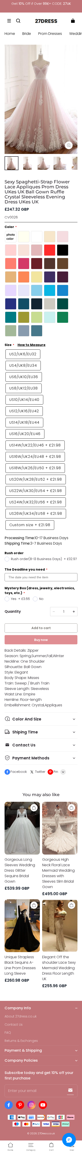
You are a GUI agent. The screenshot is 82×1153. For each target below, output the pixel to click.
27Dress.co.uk (46, 1133)
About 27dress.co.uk (21, 1016)
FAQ (8, 1032)
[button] (9, 20)
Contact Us (14, 1024)
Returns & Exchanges (21, 1041)
